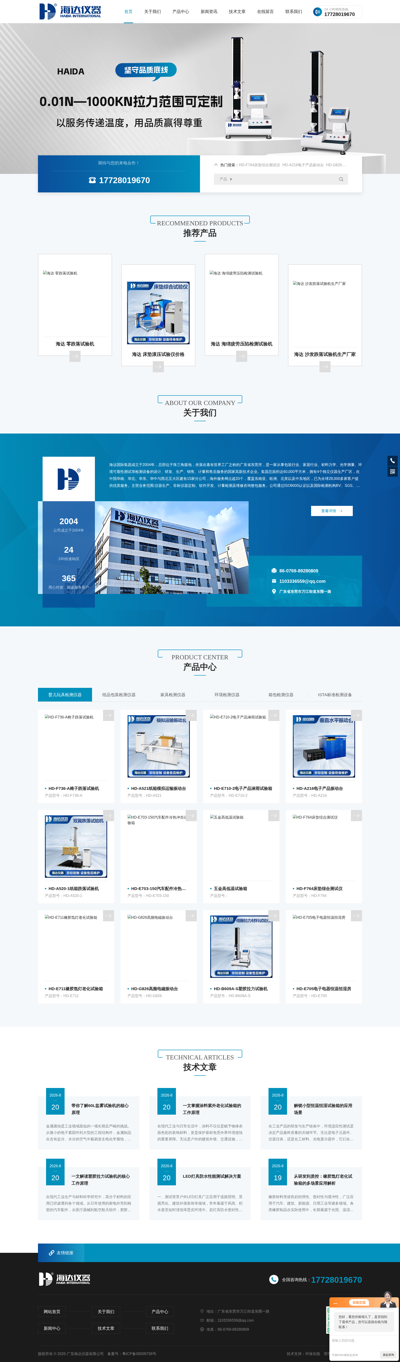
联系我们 (293, 11)
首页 (128, 11)
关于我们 (152, 11)
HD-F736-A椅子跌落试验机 (74, 788)
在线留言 (265, 11)
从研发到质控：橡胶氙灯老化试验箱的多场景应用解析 (323, 1180)
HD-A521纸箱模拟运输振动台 (158, 788)
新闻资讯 (209, 11)
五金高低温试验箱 (230, 888)
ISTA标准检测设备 (281, 694)
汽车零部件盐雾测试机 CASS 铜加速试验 (325, 343)
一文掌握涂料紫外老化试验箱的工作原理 (212, 1109)
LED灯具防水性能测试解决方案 (212, 1176)
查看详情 (328, 511)
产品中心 (180, 11)
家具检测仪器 (118, 694)
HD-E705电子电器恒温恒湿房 (324, 988)
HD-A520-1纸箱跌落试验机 (74, 888)
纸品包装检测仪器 (65, 694)
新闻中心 (52, 1328)
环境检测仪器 (172, 694)
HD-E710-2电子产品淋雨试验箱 (243, 788)
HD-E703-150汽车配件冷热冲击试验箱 (160, 888)
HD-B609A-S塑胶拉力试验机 (241, 988)
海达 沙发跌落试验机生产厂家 (241, 354)
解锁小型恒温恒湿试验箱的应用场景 (323, 1109)
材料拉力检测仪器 (335, 694)
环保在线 (312, 1354)
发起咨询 (388, 1354)
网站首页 (52, 1311)
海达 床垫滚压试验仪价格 (75, 354)
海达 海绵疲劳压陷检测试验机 (158, 343)
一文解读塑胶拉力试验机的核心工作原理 (101, 1180)
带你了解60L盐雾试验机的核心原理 (100, 1109)
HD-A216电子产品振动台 (303, 165)
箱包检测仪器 (227, 694)
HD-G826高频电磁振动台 (347, 165)
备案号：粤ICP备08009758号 (131, 1354)
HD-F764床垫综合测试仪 (259, 165)
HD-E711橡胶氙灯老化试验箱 (76, 988)
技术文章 (237, 11)
